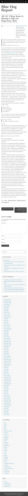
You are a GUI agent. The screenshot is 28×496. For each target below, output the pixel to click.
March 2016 (6, 336)
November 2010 (7, 401)
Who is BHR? (8, 286)
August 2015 (7, 346)
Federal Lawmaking (12, 200)
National (19, 14)
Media (15, 14)
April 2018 (6, 310)
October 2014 (7, 362)
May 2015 (6, 351)
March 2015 (6, 354)
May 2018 (6, 309)
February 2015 (7, 356)
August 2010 (7, 406)
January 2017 (7, 327)
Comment (3, 222)
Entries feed (6, 483)
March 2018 (6, 312)
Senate (5, 460)
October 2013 (7, 382)
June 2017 (6, 320)
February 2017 (7, 325)
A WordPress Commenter (9, 279)
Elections (6, 439)
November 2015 (7, 343)
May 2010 (6, 411)
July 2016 (6, 331)
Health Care (6, 445)
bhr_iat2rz (4, 22)
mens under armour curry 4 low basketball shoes (14, 284)
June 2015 (6, 349)
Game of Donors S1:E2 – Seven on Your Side (14, 271)
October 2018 (7, 304)
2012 (5, 423)
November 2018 (7, 302)
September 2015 (7, 344)
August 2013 (7, 385)
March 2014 (6, 374)
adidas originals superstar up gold (11, 281)
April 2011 (6, 393)
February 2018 (7, 314)
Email (2, 239)
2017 (5, 427)
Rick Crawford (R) (5, 202)
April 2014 (6, 372)
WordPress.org (7, 486)
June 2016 (6, 333)
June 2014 (6, 369)
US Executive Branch (8, 468)
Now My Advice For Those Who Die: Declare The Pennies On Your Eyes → (21, 210)
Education (6, 437)
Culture (5, 434)
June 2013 (6, 388)
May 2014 (6, 370)
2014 (5, 424)
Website (3, 242)
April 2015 (6, 353)
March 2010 (6, 414)
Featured (12, 14)
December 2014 (7, 359)
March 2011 (6, 395)
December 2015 (7, 341)
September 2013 (7, 383)
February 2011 (7, 396)
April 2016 (6, 335)
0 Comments (15, 22)
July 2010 (6, 408)
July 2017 (6, 318)
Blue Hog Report (9, 8)
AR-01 (5, 200)
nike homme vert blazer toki (10, 291)
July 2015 (6, 348)
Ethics (5, 440)
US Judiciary (7, 471)
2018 (5, 429)
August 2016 (7, 330)
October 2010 (7, 403)
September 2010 (7, 404)
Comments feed (7, 484)
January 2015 (7, 357)
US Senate (6, 473)
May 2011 (6, 391)
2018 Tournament (8, 431)
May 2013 (6, 390)
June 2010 (6, 409)
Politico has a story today (21, 25)
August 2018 (7, 305)
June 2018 (6, 307)
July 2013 (6, 387)
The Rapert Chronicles (9, 463)
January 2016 (7, 340)
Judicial (5, 450)
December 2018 (7, 301)
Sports (5, 461)
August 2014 (7, 366)
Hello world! (6, 260)
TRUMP (6, 465)
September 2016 (7, 328)
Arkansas (3, 14)
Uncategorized (7, 466)
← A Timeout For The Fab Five (7, 209)
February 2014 (7, 375)
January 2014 (7, 377)
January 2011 (7, 398)
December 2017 (7, 317)
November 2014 (7, 361)
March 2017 (6, 323)
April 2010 (6, 413)
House (5, 448)
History (5, 447)
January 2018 (7, 315)
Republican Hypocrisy (21, 200)
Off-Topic (6, 458)
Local (5, 453)
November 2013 (7, 380)
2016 (5, 426)
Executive (6, 442)
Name (3, 235)
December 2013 (7, 378)
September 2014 (7, 364)
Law (5, 452)
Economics (7, 14)
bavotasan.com (20, 494)
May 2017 (6, 322)
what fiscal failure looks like (11, 52)
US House (6, 470)
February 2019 (7, 299)
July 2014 (6, 367)
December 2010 (7, 400)
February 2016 (7, 338)
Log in (5, 481)
